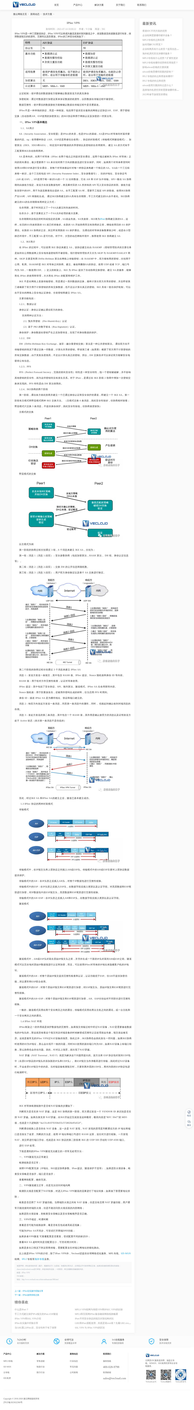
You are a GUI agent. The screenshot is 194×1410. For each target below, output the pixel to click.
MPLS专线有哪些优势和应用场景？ (160, 62)
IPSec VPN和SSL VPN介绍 (28, 1318)
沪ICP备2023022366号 (12, 1402)
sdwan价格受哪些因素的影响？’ (158, 72)
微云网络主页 (20, 14)
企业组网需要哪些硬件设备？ (157, 35)
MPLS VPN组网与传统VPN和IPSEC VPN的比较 (99, 1309)
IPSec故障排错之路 (31, 1295)
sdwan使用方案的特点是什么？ (157, 85)
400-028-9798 (111, 1366)
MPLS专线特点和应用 (153, 40)
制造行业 (41, 1367)
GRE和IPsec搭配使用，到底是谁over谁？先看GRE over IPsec (105, 1323)
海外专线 (39, 1259)
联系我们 (141, 5)
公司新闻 (74, 1372)
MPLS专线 (8, 1361)
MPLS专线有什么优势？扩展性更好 (160, 58)
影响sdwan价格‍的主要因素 (155, 67)
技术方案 (47, 14)
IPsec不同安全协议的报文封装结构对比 (94, 1318)
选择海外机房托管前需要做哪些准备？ (161, 90)
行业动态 (74, 1361)
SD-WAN (126, 1253)
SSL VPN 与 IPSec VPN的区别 (90, 1327)
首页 (56, 5)
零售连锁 (41, 1361)
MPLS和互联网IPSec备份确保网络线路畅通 (96, 1314)
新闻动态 (34, 14)
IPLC (24, 1259)
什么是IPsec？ (22, 1309)
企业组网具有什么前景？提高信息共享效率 (164, 49)
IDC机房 (7, 1378)
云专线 (6, 1372)
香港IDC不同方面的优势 (154, 31)
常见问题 (74, 1367)
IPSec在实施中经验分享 (33, 1291)
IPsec (103, 219)
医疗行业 (41, 1372)
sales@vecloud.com (114, 1378)
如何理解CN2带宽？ (152, 44)
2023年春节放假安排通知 (154, 94)
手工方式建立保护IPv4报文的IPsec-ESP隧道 (36, 1314)
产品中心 (77, 5)
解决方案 (99, 5)
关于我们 (120, 5)
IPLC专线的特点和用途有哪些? (157, 76)
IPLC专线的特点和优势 (154, 81)
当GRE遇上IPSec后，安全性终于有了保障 (35, 1327)
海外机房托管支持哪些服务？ (157, 53)
